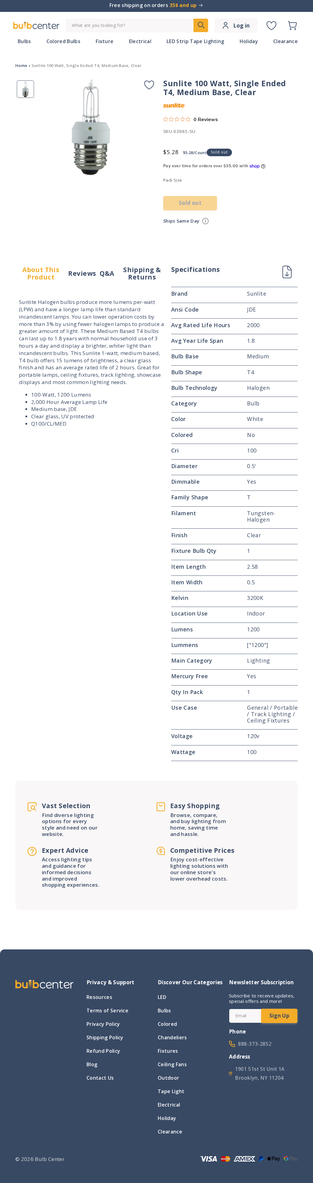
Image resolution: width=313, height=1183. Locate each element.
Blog (92, 1064)
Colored (167, 1024)
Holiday (167, 1118)
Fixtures (168, 1051)
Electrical (169, 1104)
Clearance (170, 1131)
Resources (99, 997)
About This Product (40, 274)
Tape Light (171, 1091)
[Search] (200, 25)
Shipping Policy (105, 1037)
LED (162, 997)
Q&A (107, 273)
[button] (292, 25)
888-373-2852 (254, 1044)
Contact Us (100, 1077)
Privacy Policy (103, 1024)
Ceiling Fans (172, 1064)
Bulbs (164, 1010)
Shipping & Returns (142, 274)
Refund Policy (103, 1051)
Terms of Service (107, 1010)
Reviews (82, 273)
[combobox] (137, 25)
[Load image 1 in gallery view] (25, 89)
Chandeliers (172, 1037)
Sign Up (279, 1015)
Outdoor (168, 1077)
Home (21, 65)
